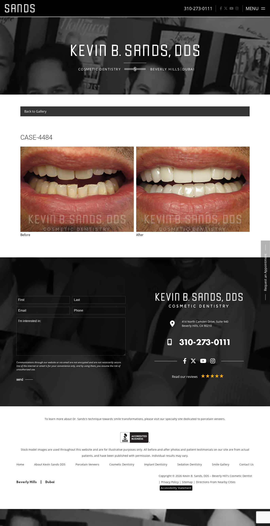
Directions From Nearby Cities (215, 482)
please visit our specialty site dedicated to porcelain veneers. (184, 419)
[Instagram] (237, 8)
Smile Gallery (220, 464)
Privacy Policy (170, 482)
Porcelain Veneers (87, 464)
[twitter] (226, 8)
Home (20, 464)
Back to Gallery (35, 111)
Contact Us (246, 464)
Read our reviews (185, 376)
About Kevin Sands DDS (49, 464)
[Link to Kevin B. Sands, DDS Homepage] (20, 8)
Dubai (188, 69)
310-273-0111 (205, 342)
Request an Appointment (265, 272)
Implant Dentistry (155, 464)
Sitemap (187, 482)
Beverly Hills (165, 69)
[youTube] (231, 8)
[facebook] (221, 8)
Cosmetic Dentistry (121, 464)
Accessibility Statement (176, 488)
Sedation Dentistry (189, 464)
